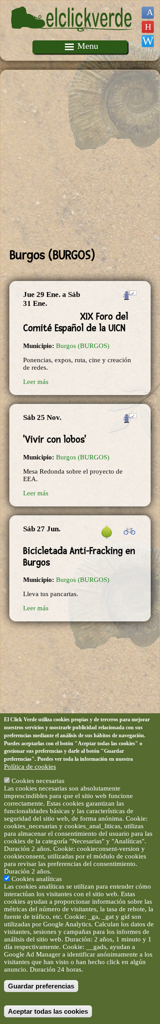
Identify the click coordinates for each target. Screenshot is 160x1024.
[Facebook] (148, 13)
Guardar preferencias (41, 986)
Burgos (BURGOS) (82, 345)
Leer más (35, 381)
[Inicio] (72, 36)
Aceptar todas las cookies (48, 1011)
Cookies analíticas (37, 878)
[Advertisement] (80, 159)
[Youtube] (148, 27)
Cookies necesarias (38, 780)
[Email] (148, 41)
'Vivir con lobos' (54, 439)
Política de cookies (30, 766)
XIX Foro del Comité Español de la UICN (75, 322)
